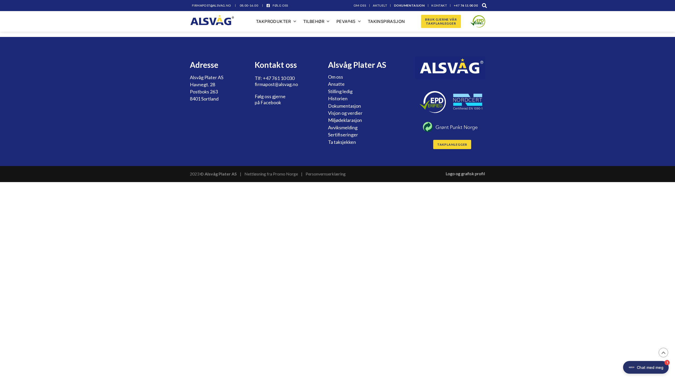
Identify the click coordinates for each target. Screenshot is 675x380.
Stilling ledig (340, 91)
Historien (338, 98)
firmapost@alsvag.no (276, 84)
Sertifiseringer (343, 134)
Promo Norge (285, 173)
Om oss (335, 77)
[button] (484, 5)
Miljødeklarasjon (345, 120)
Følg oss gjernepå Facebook (270, 99)
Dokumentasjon (344, 106)
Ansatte (336, 84)
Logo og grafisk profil (465, 173)
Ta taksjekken (342, 142)
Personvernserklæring (326, 173)
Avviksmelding (343, 127)
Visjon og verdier (345, 113)
